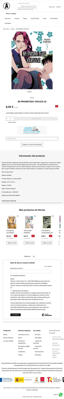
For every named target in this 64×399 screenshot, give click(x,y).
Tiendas (20, 355)
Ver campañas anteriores (17, 275)
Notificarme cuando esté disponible (32, 144)
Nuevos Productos (8, 337)
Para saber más (44, 307)
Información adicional (9, 201)
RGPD (12, 279)
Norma (32, 97)
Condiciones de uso (23, 334)
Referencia (5, 195)
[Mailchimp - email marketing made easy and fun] (47, 316)
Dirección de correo (16, 268)
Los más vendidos (8, 341)
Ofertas (5, 334)
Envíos (20, 337)
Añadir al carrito (36, 118)
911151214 (56, 345)
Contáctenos (21, 351)
